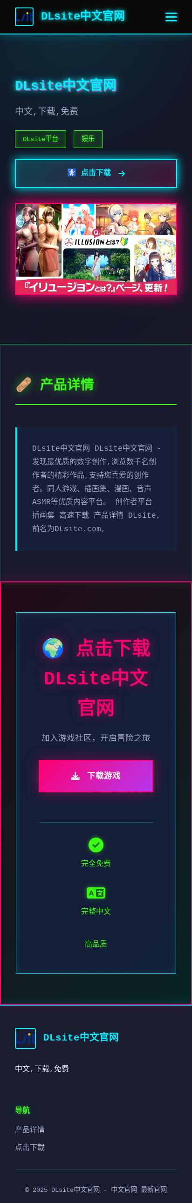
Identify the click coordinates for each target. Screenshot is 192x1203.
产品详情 (30, 1130)
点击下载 (30, 1148)
